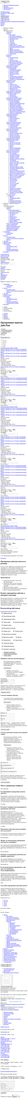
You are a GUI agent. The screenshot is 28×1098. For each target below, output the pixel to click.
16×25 (3, 346)
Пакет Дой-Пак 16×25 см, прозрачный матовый (13, 539)
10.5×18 (4, 342)
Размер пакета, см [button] (5, 337)
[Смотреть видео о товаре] (9, 348)
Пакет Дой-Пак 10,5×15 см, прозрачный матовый (13, 395)
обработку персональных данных (15, 1001)
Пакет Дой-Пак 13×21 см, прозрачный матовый (13, 485)
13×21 (3, 343)
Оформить (14, 1096)
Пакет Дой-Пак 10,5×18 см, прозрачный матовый (13, 425)
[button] (5, 2)
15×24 (3, 345)
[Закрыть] (1, 280)
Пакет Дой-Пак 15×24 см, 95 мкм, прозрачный (12, 514)
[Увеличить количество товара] (1, 375)
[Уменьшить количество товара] (2, 375)
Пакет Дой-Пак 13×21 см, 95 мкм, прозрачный (12, 454)
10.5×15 (4, 340)
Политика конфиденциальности (9, 1071)
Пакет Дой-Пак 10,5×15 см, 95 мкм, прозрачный (13, 366)
